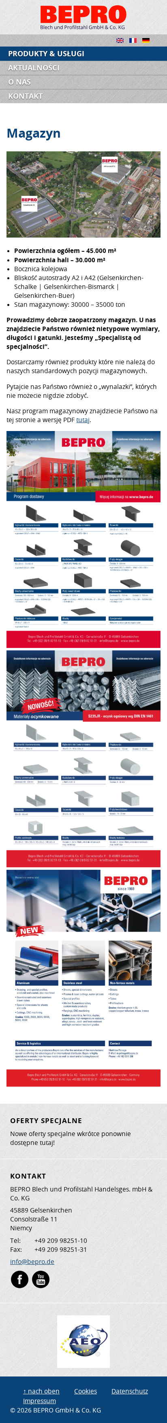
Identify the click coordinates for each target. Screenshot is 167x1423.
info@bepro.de (32, 1261)
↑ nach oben (41, 1391)
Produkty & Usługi (46, 54)
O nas (19, 82)
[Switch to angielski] (123, 45)
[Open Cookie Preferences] (14, 1412)
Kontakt (25, 96)
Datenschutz (129, 1391)
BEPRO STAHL (83, 17)
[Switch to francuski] (135, 45)
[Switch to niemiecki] (148, 45)
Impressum (39, 1401)
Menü (153, 53)
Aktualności (34, 68)
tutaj (83, 420)
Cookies (85, 1391)
